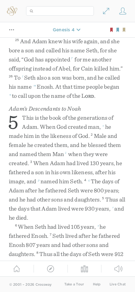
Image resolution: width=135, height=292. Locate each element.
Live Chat (118, 284)
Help (97, 284)
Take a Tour (74, 284)
